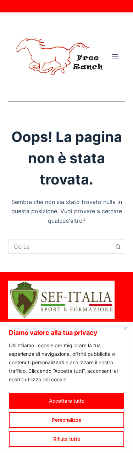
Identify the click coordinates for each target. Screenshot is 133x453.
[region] (66, 387)
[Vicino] (125, 328)
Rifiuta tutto (66, 439)
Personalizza (67, 420)
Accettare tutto (66, 401)
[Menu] (115, 57)
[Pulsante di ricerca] (118, 246)
